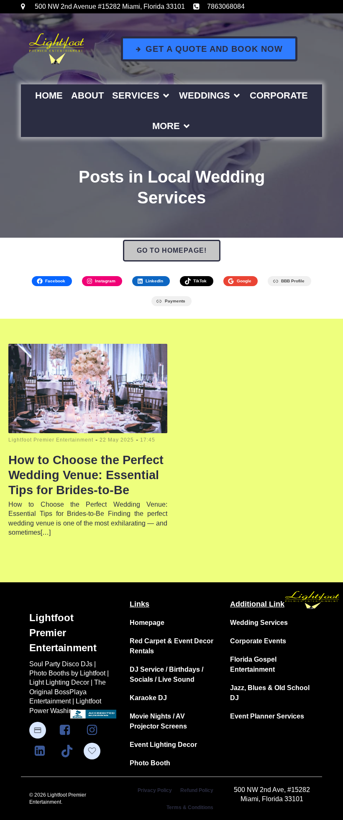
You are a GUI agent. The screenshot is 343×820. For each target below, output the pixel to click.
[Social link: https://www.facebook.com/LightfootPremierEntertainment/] (68, 730)
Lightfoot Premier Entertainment (50, 440)
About (87, 95)
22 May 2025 (117, 440)
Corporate (279, 95)
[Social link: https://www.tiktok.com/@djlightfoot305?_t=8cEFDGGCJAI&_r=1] (70, 751)
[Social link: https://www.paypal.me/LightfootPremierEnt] (41, 730)
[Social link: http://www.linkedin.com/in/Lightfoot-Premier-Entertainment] (42, 751)
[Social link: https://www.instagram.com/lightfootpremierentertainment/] (95, 730)
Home (49, 95)
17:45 (147, 440)
